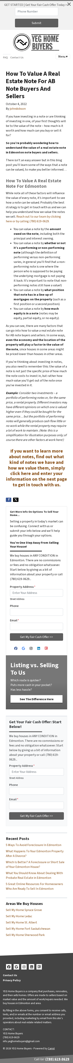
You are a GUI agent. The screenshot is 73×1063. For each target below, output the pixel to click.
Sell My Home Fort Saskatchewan (28, 929)
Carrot (51, 1048)
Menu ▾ (63, 56)
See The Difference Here (37, 699)
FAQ (5, 57)
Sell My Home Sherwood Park (25, 935)
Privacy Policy (12, 980)
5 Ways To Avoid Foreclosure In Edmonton (33, 845)
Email (14, 620)
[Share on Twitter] (15, 500)
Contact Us (17, 57)
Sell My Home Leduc (19, 916)
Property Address (22, 587)
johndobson (18, 109)
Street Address (17, 599)
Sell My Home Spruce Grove (24, 910)
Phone (14, 606)
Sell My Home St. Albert (21, 922)
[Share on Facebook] (8, 500)
